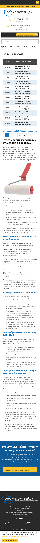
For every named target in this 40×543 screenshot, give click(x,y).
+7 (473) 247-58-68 (20, 19)
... (28, 135)
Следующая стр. (20, 130)
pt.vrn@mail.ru (20, 21)
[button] (37, 2)
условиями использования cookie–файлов (14, 536)
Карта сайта (20, 510)
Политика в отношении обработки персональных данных (20, 512)
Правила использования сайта (20, 514)
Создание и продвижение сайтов (18, 506)
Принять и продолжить (10, 541)
